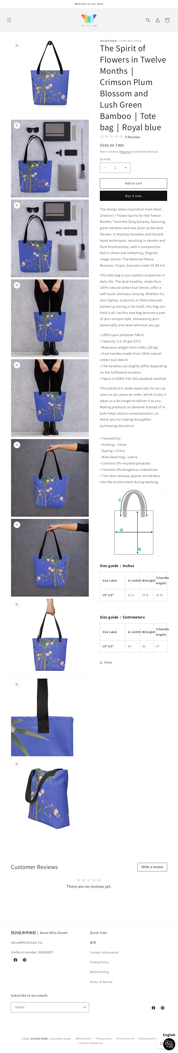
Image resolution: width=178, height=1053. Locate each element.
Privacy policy (104, 1038)
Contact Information (104, 952)
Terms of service (125, 1038)
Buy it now (133, 196)
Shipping (124, 151)
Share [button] (108, 662)
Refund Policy (99, 972)
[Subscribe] (84, 1007)
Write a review (152, 867)
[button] (9, 20)
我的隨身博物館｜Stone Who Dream (50, 1038)
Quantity (105, 159)
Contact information (91, 1043)
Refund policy (83, 1038)
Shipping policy (147, 1038)
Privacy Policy (99, 962)
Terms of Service (101, 982)
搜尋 (93, 943)
